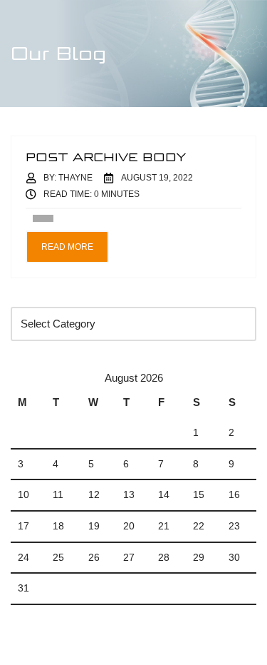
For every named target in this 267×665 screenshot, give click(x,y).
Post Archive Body (106, 157)
